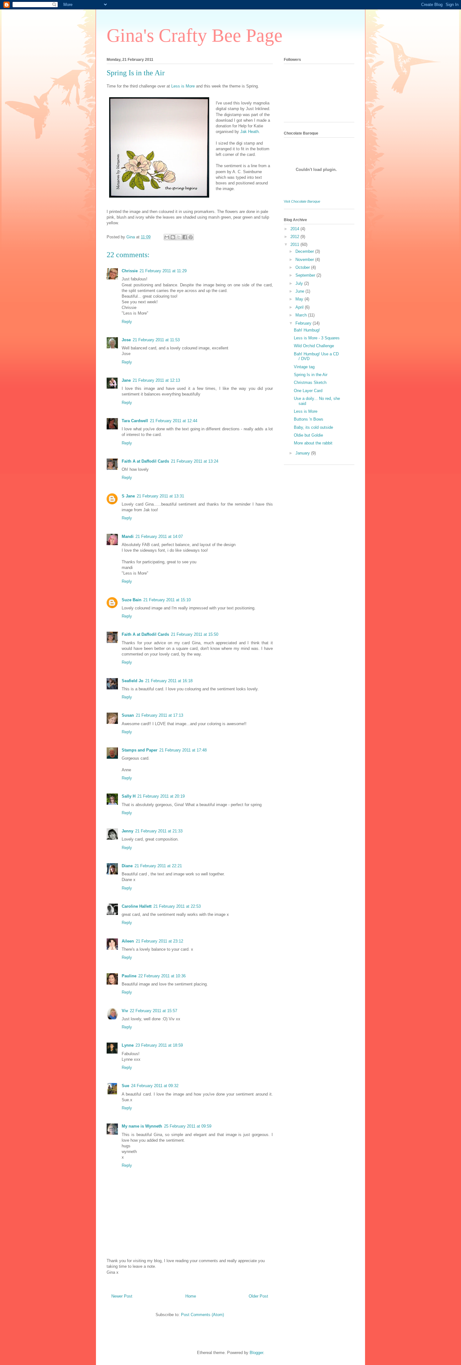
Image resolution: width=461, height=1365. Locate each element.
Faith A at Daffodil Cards (145, 461)
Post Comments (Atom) (202, 1314)
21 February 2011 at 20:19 (161, 796)
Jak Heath (249, 131)
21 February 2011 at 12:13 (156, 380)
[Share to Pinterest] (191, 237)
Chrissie (130, 270)
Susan (128, 715)
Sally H (128, 796)
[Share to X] (179, 237)
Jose (126, 339)
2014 (295, 228)
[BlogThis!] (173, 237)
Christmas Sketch (310, 382)
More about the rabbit (313, 443)
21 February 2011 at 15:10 (167, 600)
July (299, 283)
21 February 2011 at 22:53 (177, 906)
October (303, 267)
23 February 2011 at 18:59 (159, 1045)
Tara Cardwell (135, 420)
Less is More (305, 411)
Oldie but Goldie (308, 435)
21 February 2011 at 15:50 (194, 634)
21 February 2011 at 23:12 (159, 941)
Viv (125, 1010)
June (300, 291)
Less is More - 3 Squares (317, 338)
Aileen (128, 941)
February (304, 323)
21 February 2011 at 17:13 (159, 715)
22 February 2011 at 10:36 (162, 976)
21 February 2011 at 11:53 (156, 339)
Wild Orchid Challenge (314, 345)
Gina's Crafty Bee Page (195, 35)
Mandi (128, 536)
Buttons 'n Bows (308, 419)
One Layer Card (308, 390)
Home (190, 1296)
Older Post (258, 1296)
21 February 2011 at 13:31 (160, 496)
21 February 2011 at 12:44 (173, 420)
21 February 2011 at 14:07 (159, 536)
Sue (125, 1085)
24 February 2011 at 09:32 (154, 1085)
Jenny (127, 831)
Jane (126, 380)
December (305, 251)
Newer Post (121, 1296)
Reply (127, 321)
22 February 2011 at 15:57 (153, 1010)
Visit (302, 201)
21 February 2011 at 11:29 (163, 270)
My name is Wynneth (142, 1126)
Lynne (128, 1045)
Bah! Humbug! (307, 330)
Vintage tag (304, 366)
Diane (127, 865)
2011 (295, 244)
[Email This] (167, 237)
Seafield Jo (132, 680)
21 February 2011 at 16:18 (169, 680)
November (305, 259)
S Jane (128, 496)
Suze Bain (131, 600)
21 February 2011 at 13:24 (194, 461)
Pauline (129, 976)
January (303, 453)
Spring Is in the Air (310, 374)
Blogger (256, 1352)
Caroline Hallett (136, 906)
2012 (295, 236)
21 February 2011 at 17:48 (183, 750)
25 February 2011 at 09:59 (187, 1126)
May (300, 299)
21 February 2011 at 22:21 (158, 865)
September (305, 275)
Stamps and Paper (139, 750)
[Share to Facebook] (185, 237)
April (300, 307)
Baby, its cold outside (313, 427)
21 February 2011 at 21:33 (159, 831)
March (301, 315)
